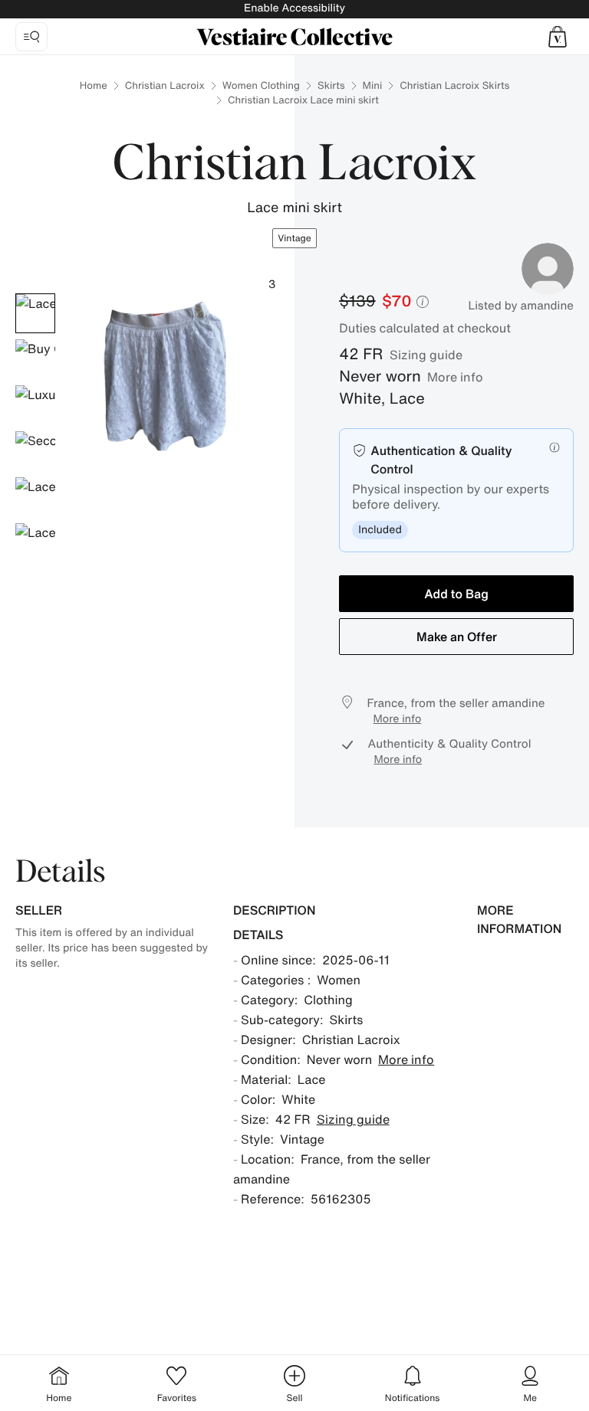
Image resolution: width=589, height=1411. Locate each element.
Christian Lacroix (165, 85)
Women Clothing (261, 85)
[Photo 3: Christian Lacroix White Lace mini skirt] (35, 405)
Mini (373, 85)
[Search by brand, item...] (31, 36)
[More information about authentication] (554, 447)
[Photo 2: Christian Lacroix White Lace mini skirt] (35, 359)
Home (93, 85)
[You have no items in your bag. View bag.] (557, 36)
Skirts (331, 85)
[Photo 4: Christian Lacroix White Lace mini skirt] (35, 451)
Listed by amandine (521, 305)
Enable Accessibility (294, 8)
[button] (557, 36)
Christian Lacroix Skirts (454, 85)
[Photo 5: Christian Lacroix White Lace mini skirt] (35, 497)
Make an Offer (456, 636)
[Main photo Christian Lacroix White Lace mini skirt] (35, 313)
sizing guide (426, 354)
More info (455, 377)
